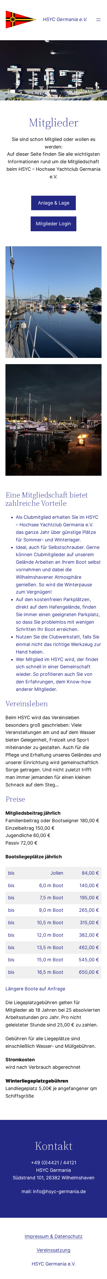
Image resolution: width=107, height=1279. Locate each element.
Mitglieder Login (53, 223)
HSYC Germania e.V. (65, 19)
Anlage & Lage (53, 203)
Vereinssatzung (53, 1250)
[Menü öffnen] (98, 20)
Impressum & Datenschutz (54, 1236)
